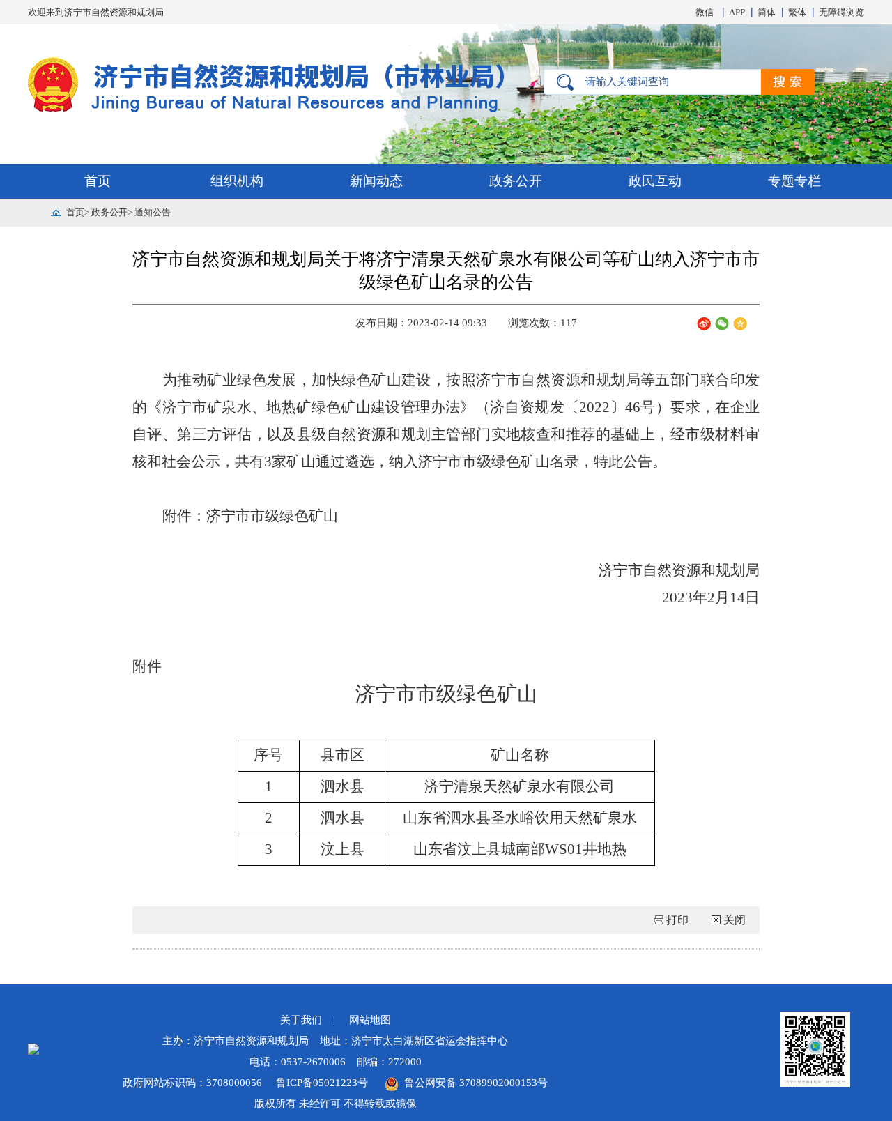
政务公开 (515, 181)
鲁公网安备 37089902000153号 (473, 1082)
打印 (677, 920)
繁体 (797, 12)
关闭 (734, 920)
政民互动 (655, 181)
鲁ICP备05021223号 (323, 1082)
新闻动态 (376, 181)
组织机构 (236, 181)
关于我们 (301, 1019)
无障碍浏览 (841, 12)
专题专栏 (794, 181)
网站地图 (370, 1019)
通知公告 (152, 212)
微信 (704, 12)
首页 (97, 181)
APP (737, 12)
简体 (767, 12)
